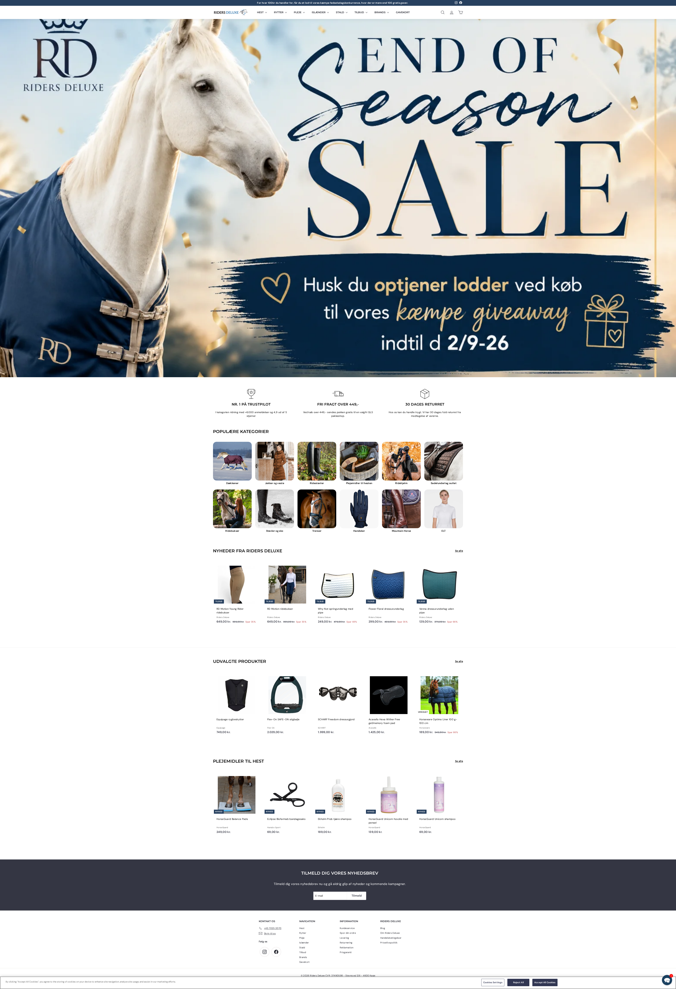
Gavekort (403, 12)
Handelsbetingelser (390, 937)
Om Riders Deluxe (390, 932)
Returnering (346, 942)
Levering (344, 937)
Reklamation (346, 947)
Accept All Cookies (544, 982)
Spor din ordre (348, 932)
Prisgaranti (346, 952)
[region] (338, 983)
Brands (380, 12)
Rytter (279, 12)
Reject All (518, 982)
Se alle (459, 550)
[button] (667, 980)
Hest (260, 12)
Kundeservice (347, 928)
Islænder (319, 12)
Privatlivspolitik (389, 942)
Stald (340, 12)
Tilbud (360, 12)
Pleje (298, 12)
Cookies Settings (492, 982)
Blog (382, 928)
